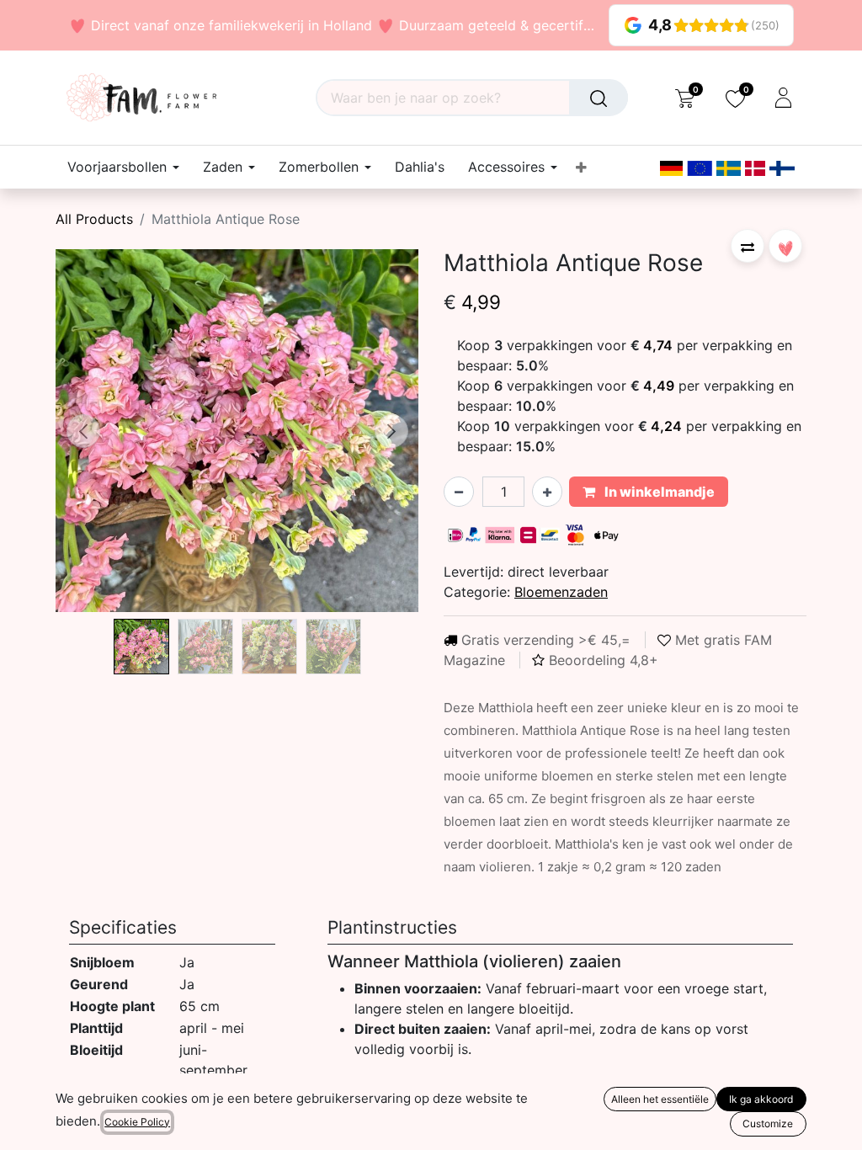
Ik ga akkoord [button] (761, 1099)
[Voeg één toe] (547, 492)
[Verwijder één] (459, 492)
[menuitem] (419, 167)
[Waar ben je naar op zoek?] (598, 97)
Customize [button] (767, 1123)
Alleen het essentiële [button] (660, 1099)
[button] (83, 431)
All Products (94, 218)
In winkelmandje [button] (658, 491)
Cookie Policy (137, 1121)
